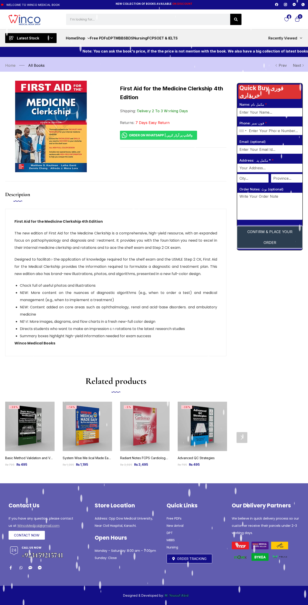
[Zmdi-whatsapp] (21, 568)
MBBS (171, 540)
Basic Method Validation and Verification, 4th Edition (43, 458)
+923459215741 (42, 555)
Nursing (172, 547)
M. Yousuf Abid (176, 595)
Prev (283, 65)
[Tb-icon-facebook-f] (11, 568)
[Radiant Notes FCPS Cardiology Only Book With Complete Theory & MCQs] (145, 426)
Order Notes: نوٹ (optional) (261, 189)
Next (297, 65)
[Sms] (30, 568)
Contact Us (24, 505)
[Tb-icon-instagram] (285, 4)
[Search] (235, 19)
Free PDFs (174, 518)
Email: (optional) (252, 142)
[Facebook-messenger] (294, 4)
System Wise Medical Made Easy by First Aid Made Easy (105, 458)
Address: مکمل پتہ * (256, 160)
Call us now (31, 548)
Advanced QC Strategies (196, 458)
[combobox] (242, 131)
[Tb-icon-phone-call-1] (303, 4)
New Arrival (175, 525)
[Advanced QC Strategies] (202, 426)
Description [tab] (17, 194)
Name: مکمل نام (253, 104)
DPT (170, 533)
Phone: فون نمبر (253, 123)
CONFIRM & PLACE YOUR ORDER (269, 237)
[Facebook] (276, 4)
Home (10, 65)
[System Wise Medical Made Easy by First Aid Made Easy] (87, 426)
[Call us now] (14, 550)
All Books (36, 65)
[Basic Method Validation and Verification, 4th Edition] (30, 426)
